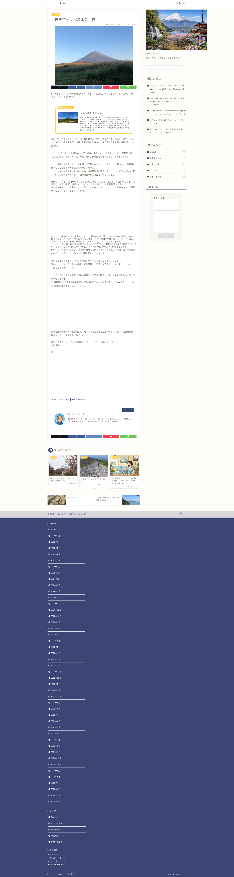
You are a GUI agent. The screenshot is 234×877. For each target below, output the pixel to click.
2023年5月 (55, 647)
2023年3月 (55, 659)
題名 (156, 205)
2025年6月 (55, 542)
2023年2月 (55, 665)
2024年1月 (55, 597)
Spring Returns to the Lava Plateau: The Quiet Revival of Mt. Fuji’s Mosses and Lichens (167, 89)
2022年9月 (55, 684)
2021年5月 (55, 727)
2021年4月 (55, 733)
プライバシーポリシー (56, 874)
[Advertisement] (93, 216)
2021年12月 (56, 696)
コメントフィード (58, 861)
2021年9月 (55, 703)
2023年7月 (55, 634)
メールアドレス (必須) (163, 202)
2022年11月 (56, 678)
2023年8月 (55, 628)
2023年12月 (56, 604)
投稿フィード (56, 858)
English (167, 152)
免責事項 (71, 874)
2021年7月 (55, 715)
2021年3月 (55, 740)
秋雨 (74, 399)
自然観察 (167, 170)
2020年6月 (55, 789)
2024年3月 (55, 591)
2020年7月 (55, 783)
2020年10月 (56, 764)
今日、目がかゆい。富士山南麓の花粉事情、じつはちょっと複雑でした (166, 130)
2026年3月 (55, 529)
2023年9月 (55, 622)
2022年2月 (55, 690)
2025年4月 (55, 554)
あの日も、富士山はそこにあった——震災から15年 (167, 121)
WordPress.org (57, 864)
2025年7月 (55, 536)
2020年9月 (55, 771)
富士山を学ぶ (167, 158)
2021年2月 (55, 746)
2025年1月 (55, 573)
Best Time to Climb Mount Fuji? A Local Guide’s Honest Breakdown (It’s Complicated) (167, 101)
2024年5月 (55, 585)
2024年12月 (56, 579)
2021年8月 (55, 709)
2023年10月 (56, 616)
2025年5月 (55, 548)
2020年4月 (55, 801)
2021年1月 (55, 752)
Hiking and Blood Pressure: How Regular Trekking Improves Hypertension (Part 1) (168, 112)
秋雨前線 (82, 399)
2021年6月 (55, 721)
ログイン (54, 855)
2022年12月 (56, 672)
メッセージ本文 (160, 209)
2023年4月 (55, 653)
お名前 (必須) (159, 198)
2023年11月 (56, 610)
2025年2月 (55, 567)
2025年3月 (55, 560)
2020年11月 (56, 758)
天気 (55, 399)
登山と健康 (55, 14)
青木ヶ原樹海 (167, 177)
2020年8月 (55, 777)
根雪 (61, 399)
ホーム (62, 3)
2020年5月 (55, 795)
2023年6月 (55, 641)
